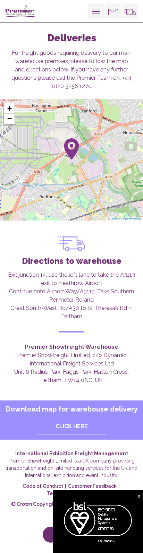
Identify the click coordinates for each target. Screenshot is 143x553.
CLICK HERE (72, 426)
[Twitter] (51, 535)
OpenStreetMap (132, 218)
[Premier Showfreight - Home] (22, 11)
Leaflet (114, 218)
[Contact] (113, 11)
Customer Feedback (92, 486)
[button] (71, 149)
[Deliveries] (130, 11)
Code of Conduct (43, 486)
